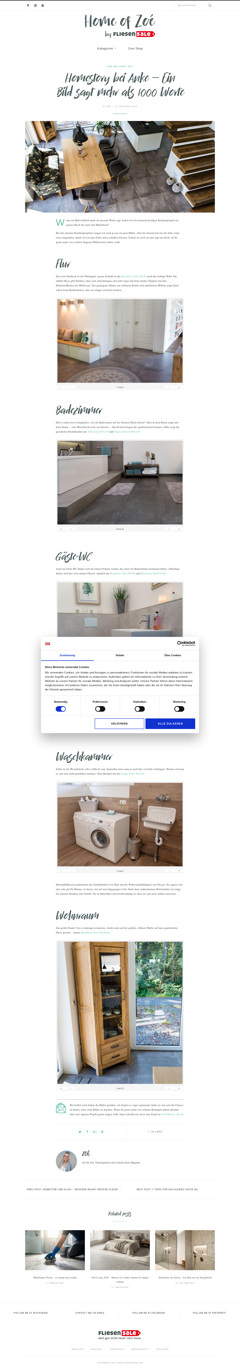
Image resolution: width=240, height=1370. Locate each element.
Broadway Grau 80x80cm (95, 932)
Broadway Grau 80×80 (133, 276)
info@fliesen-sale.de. (172, 1114)
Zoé (107, 106)
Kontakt (96, 1349)
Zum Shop (135, 48)
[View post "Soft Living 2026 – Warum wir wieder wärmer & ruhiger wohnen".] (120, 1250)
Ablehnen (119, 723)
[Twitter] (80, 1132)
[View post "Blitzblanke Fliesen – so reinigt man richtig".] (55, 1250)
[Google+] (95, 1132)
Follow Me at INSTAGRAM (31, 1313)
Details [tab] (120, 655)
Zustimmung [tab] (67, 655)
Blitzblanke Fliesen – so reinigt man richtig (55, 1277)
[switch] (100, 709)
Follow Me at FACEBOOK (148, 1313)
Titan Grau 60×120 (98, 431)
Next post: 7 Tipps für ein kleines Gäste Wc (168, 1189)
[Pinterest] (43, 5)
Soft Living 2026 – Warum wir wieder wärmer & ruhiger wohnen (120, 1279)
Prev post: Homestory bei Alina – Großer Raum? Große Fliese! (72, 1189)
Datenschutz (139, 1349)
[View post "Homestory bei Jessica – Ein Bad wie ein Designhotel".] (185, 1250)
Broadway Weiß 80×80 (153, 573)
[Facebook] (28, 5)
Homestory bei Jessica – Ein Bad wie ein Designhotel (185, 1277)
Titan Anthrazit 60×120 (127, 431)
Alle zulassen (170, 723)
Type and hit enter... (187, 5)
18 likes (156, 1131)
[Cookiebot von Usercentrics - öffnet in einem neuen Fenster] (179, 643)
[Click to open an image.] (120, 167)
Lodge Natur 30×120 (132, 773)
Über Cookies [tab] (172, 655)
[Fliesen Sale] (120, 26)
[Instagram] (35, 5)
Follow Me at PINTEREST (209, 1313)
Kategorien (105, 48)
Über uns (77, 1349)
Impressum (117, 1349)
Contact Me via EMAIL (90, 1313)
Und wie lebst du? (120, 66)
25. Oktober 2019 (126, 106)
